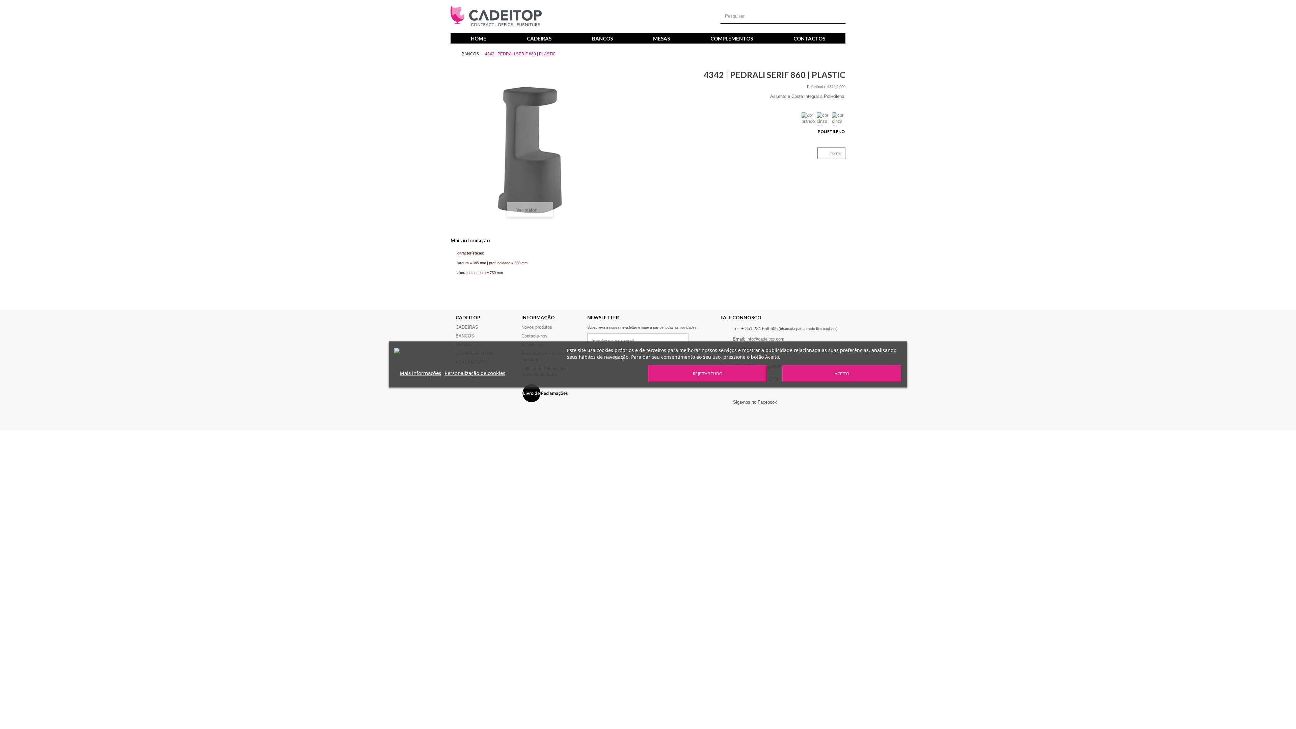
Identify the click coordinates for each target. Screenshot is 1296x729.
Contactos (809, 38)
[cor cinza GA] (838, 119)
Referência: (816, 87)
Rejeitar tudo (707, 374)
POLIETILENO (831, 131)
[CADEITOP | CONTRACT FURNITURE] (496, 16)
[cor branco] (808, 119)
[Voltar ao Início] (456, 54)
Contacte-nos (534, 336)
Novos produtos (536, 327)
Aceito (842, 374)
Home (478, 38)
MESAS (661, 38)
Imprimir (835, 153)
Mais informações (420, 373)
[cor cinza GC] (823, 119)
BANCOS (602, 38)
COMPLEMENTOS (731, 38)
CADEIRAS (539, 38)
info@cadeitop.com (765, 339)
